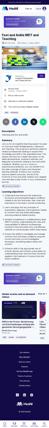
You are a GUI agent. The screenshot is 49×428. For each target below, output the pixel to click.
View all (42, 294)
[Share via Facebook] (15, 121)
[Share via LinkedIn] (24, 121)
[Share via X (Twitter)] (33, 121)
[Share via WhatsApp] (43, 121)
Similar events (32, 107)
